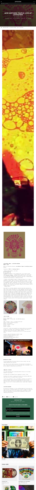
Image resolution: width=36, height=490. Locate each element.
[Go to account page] (33, 1)
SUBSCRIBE (18, 416)
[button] (34, 1)
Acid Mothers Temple (8, 18)
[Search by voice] (34, 3)
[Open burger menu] (1, 1)
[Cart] (34, 1)
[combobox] (18, 3)
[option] (18, 128)
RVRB (26, 18)
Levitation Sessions (16, 18)
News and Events (5, 27)
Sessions (29, 18)
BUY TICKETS (7, 272)
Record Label (23, 18)
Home (1, 27)
